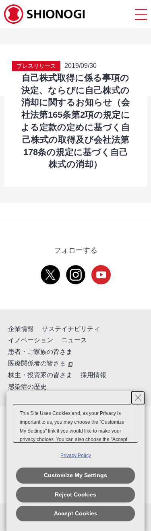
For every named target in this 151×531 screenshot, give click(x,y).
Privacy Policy (75, 455)
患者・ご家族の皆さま (40, 351)
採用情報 (93, 375)
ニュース (74, 340)
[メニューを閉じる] (141, 14)
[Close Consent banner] (138, 397)
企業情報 (21, 328)
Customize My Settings (75, 475)
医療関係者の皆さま (37, 363)
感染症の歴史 (27, 386)
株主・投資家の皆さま (40, 375)
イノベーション (30, 340)
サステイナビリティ (71, 328)
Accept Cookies (75, 513)
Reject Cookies (75, 494)
